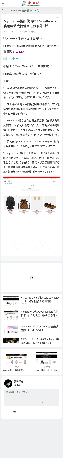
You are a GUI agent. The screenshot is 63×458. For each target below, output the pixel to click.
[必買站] (31, 3)
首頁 (6, 10)
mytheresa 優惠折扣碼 (21, 10)
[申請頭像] (56, 382)
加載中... (10, 284)
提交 (14, 412)
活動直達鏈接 (10, 58)
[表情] (48, 403)
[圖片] (54, 403)
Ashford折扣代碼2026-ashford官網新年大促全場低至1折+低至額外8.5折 (40, 315)
